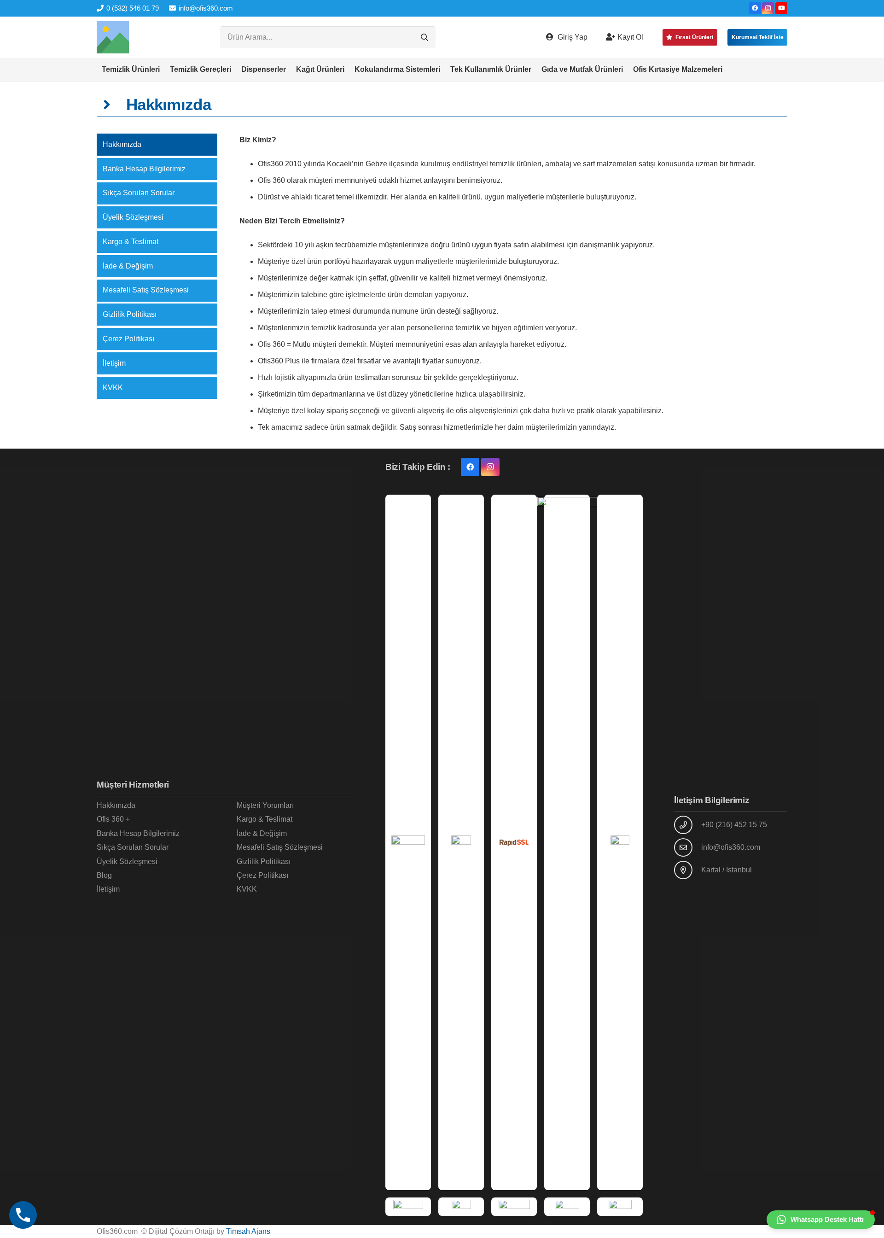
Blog (104, 875)
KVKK (113, 387)
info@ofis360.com (730, 847)
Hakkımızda (122, 144)
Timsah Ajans (248, 1231)
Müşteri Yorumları (265, 805)
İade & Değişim (128, 266)
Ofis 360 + (113, 819)
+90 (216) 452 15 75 (734, 825)
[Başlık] (113, 37)
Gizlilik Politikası (130, 314)
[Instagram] (768, 8)
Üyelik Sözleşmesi (133, 217)
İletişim (114, 363)
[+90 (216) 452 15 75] (687, 825)
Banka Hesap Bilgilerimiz (144, 169)
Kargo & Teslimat (130, 241)
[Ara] (424, 37)
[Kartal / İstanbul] (687, 870)
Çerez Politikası (128, 339)
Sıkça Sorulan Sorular (138, 193)
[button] (164, 69)
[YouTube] (781, 8)
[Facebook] (755, 8)
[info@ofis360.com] (687, 847)
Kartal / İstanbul (726, 870)
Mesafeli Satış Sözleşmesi (146, 290)
